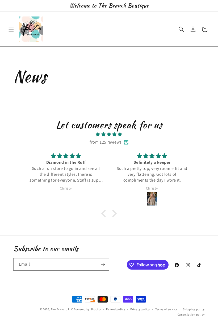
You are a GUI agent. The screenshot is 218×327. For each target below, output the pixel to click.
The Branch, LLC (62, 309)
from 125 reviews (106, 142)
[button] (11, 29)
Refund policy (115, 309)
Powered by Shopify (87, 309)
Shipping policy (194, 309)
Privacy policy (140, 309)
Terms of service (166, 309)
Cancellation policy (191, 314)
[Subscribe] (103, 264)
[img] (109, 135)
